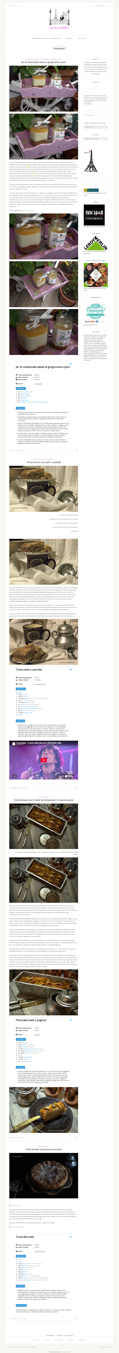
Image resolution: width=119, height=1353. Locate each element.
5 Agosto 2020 (13, 450)
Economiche (49, 459)
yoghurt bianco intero (30, 1049)
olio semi (28, 1053)
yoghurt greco (24, 400)
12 (76, 788)
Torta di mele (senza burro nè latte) (44, 1149)
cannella (22, 704)
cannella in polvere (26, 1061)
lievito (25, 1274)
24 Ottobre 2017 (14, 1318)
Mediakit (69, 38)
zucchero (24, 694)
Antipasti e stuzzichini (32, 59)
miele (27, 702)
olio (22, 700)
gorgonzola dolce (25, 396)
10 (76, 1137)
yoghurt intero (25, 1265)
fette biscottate (23, 392)
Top (108, 1347)
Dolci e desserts (39, 459)
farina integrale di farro (29, 708)
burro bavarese (25, 394)
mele (20, 715)
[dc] (91, 190)
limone (24, 1276)
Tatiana (22, 450)
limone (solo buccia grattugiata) (28, 706)
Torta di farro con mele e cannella (44, 462)
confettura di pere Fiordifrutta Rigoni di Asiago (34, 402)
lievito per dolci (28, 713)
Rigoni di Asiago (56, 59)
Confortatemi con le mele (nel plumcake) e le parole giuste (44, 800)
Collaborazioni (45, 59)
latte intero (23, 398)
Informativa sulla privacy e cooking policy (46, 38)
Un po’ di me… (82, 38)
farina (23, 1043)
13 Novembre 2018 (14, 788)
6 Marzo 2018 (13, 1137)
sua (26, 1223)
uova (20, 692)
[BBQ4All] (94, 215)
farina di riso (25, 711)
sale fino (26, 1059)
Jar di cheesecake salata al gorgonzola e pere (43, 62)
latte (26, 1051)
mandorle (24, 1045)
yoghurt (26, 698)
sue (54, 605)
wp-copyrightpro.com (65, 1352)
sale (25, 696)
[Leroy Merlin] (96, 243)
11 (76, 1318)
